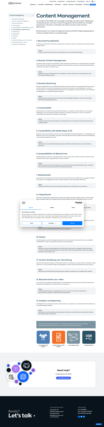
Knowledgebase (81, 1)
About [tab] (73, 207)
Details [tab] (52, 207)
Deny (31, 223)
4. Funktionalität (15, 25)
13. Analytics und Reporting (18, 44)
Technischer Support (71, 1)
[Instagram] (84, 417)
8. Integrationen (15, 34)
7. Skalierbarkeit (15, 31)
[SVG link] (14, 3)
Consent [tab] (31, 207)
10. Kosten (14, 38)
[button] (33, 4)
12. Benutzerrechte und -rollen (19, 42)
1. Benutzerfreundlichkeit (17, 19)
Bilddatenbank (61, 1)
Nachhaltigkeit (53, 1)
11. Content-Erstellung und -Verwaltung (21, 40)
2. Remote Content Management (20, 21)
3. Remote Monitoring (17, 23)
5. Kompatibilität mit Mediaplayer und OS (22, 27)
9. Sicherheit (14, 36)
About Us (88, 1)
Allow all (72, 223)
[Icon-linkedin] (79, 417)
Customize (51, 223)
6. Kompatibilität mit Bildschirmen (20, 29)
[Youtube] (81, 417)
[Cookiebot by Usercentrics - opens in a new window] (76, 203)
